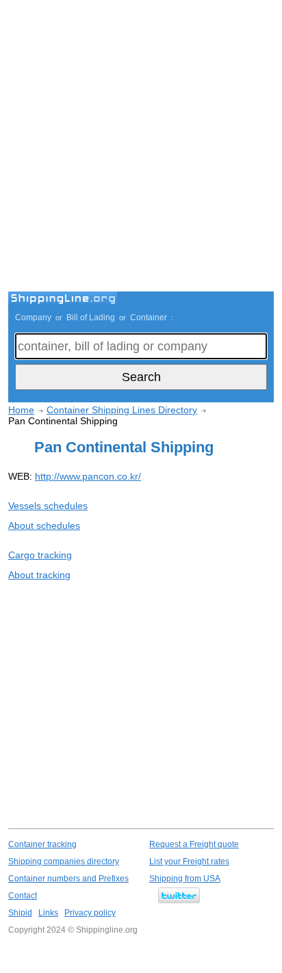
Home (21, 409)
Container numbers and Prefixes (68, 878)
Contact (22, 895)
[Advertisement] (141, 148)
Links (48, 913)
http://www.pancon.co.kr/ (88, 476)
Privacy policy (90, 913)
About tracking (39, 574)
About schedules (44, 525)
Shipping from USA (184, 878)
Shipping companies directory (63, 861)
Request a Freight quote (194, 844)
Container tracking (42, 844)
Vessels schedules (48, 505)
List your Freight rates (189, 861)
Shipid (20, 913)
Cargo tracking (40, 554)
